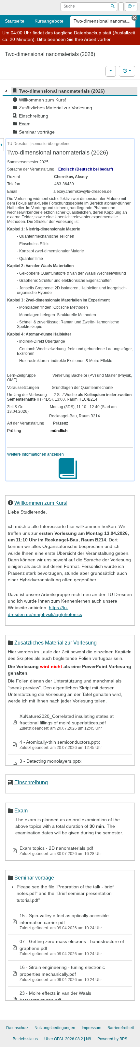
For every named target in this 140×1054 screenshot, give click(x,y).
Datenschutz (17, 1028)
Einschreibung (31, 782)
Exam (21, 810)
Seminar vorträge (34, 878)
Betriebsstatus (25, 1039)
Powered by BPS (112, 1039)
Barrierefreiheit (120, 1028)
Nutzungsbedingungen (55, 1028)
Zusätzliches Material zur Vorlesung (55, 642)
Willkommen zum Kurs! (40, 503)
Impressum (91, 1028)
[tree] (70, 111)
